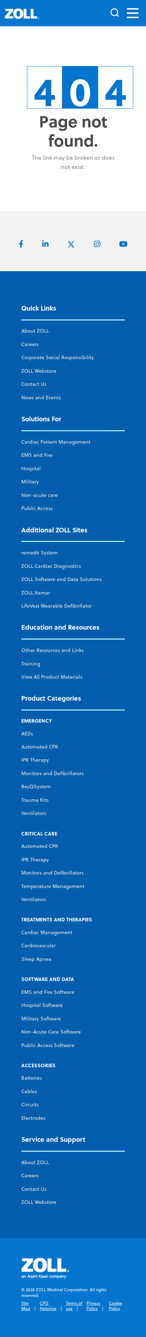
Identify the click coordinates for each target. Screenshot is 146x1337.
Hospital (31, 468)
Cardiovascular (38, 945)
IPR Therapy (35, 759)
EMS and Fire (36, 455)
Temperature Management (52, 886)
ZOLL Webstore (38, 370)
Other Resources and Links (52, 650)
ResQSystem (36, 786)
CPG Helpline (48, 1306)
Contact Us (33, 384)
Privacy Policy (93, 1306)
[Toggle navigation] (133, 13)
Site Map (25, 1306)
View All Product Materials (51, 676)
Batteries (31, 1077)
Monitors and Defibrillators (52, 773)
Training (30, 663)
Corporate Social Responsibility (57, 357)
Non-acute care (39, 495)
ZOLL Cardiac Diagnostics (51, 566)
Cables (29, 1091)
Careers (30, 344)
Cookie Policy (115, 1306)
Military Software (41, 1018)
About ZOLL (35, 330)
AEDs (27, 733)
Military (30, 481)
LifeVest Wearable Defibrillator (56, 605)
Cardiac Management (46, 932)
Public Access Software (47, 1045)
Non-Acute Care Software (51, 1031)
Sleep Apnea (36, 959)
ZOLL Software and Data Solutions (61, 579)
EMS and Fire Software (47, 992)
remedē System (39, 552)
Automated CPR (39, 746)
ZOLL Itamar (35, 592)
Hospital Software (42, 1005)
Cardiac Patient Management (55, 441)
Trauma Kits (35, 800)
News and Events (41, 397)
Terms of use (74, 1306)
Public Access (36, 508)
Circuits (30, 1104)
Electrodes (33, 1118)
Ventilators (33, 813)
